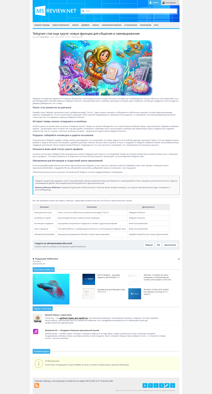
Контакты (131, 390)
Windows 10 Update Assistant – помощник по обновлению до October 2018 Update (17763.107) (157, 277)
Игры (156, 25)
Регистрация (171, 3)
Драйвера (85, 25)
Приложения (145, 25)
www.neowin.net (39, 264)
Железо (75, 25)
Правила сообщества (168, 390)
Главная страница (41, 25)
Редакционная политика (151, 390)
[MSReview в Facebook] (150, 385)
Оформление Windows (111, 25)
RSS (158, 245)
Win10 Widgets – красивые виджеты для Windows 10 (109, 276)
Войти (155, 3)
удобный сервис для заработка (74, 318)
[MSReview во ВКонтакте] (145, 385)
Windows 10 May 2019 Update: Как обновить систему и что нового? (156, 291)
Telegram (149, 245)
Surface (95, 25)
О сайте (138, 390)
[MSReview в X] (156, 385)
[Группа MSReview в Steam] (167, 385)
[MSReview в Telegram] (172, 385)
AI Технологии (130, 25)
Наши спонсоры (120, 390)
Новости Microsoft (60, 25)
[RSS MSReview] (36, 387)
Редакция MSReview (46, 258)
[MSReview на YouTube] (161, 385)
